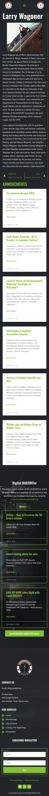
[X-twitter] (29, 787)
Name (5, 751)
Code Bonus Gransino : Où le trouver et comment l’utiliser (22, 238)
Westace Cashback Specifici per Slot (24, 379)
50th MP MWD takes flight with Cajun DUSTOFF (22, 594)
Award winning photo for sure (22, 554)
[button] (24, 5)
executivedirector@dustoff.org (24, 499)
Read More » (12, 217)
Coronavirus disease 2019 (20, 193)
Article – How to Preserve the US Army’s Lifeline (24, 516)
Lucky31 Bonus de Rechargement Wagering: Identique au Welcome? (24, 284)
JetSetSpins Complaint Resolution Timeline (19, 332)
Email (5, 759)
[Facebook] (20, 787)
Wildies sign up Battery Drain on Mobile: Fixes (24, 426)
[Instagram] (25, 787)
